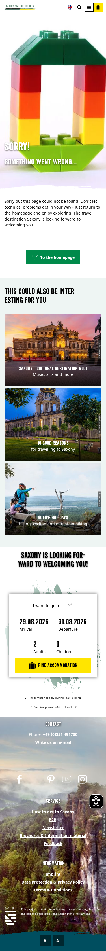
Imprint (53, 874)
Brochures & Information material (53, 835)
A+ (58, 940)
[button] (53, 257)
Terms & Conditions (53, 890)
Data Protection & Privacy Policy (53, 882)
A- (46, 940)
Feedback (53, 843)
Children (64, 652)
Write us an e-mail (53, 742)
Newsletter (53, 827)
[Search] (79, 7)
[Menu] (89, 7)
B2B (52, 819)
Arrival (26, 629)
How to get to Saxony (53, 811)
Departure (68, 629)
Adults (39, 652)
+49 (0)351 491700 (59, 734)
